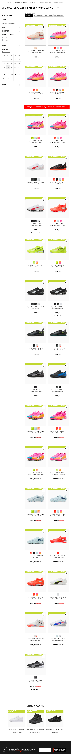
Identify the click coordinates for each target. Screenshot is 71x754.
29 (19, 55)
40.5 (8, 71)
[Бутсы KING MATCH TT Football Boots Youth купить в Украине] (35, 373)
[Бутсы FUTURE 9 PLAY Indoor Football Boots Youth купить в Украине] (35, 76)
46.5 (4, 78)
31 (7, 59)
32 (11, 59)
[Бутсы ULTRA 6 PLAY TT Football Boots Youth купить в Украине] (35, 124)
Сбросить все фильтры (8, 23)
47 (7, 78)
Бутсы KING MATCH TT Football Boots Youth (35, 390)
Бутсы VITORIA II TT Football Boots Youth (35, 182)
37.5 (8, 67)
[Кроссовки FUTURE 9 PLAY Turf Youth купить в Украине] (58, 76)
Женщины (17, 2)
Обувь (24, 2)
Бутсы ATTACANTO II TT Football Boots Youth (58, 390)
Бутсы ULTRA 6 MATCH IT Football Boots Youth (58, 265)
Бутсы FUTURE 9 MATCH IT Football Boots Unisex (58, 556)
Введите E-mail (43, 750)
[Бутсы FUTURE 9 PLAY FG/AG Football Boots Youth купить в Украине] (58, 34)
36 (19, 63)
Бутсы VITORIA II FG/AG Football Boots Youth (35, 224)
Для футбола (33, 2)
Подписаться (59, 750)
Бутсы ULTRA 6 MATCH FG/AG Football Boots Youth (35, 473)
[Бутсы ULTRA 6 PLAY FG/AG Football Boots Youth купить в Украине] (35, 415)
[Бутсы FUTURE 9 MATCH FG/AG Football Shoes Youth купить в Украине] (58, 124)
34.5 (8, 63)
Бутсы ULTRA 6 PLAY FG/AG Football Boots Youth (35, 431)
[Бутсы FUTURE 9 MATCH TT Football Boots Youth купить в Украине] (35, 34)
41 (11, 71)
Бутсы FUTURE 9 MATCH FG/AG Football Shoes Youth (58, 141)
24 (4, 55)
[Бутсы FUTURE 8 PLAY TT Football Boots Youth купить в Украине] (35, 332)
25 (7, 55)
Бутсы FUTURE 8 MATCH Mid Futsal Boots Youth (35, 639)
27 (11, 55)
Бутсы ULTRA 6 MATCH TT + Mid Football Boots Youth (36, 265)
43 (4, 74)
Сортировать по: (30, 13)
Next (67, 717)
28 (15, 55)
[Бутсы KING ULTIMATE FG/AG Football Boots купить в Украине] (35, 664)
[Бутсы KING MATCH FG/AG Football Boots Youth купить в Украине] (58, 622)
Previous (3, 717)
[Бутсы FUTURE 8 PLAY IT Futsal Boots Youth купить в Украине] (58, 332)
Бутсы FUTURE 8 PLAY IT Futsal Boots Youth (58, 348)
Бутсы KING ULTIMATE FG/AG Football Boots (35, 680)
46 (19, 74)
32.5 (15, 59)
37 (4, 67)
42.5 (19, 71)
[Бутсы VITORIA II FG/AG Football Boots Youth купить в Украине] (35, 207)
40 (4, 71)
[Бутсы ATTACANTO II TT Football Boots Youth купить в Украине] (58, 373)
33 (19, 59)
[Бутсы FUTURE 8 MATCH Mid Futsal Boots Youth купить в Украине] (35, 622)
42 (15, 71)
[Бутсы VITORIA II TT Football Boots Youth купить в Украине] (35, 166)
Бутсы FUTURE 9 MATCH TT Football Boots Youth (36, 51)
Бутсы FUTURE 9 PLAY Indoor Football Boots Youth (35, 93)
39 (19, 67)
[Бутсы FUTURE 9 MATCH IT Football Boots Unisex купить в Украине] (58, 539)
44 (7, 74)
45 (15, 74)
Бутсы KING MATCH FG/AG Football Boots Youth (58, 639)
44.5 (12, 74)
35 (11, 63)
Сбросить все (6, 51)
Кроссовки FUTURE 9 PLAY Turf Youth (58, 93)
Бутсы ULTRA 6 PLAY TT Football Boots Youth (36, 141)
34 (4, 63)
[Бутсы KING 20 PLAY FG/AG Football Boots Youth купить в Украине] (58, 581)
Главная (9, 2)
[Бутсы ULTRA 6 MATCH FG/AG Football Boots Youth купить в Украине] (35, 456)
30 (4, 59)
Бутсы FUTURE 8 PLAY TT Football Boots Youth (35, 348)
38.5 (15, 67)
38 (11, 67)
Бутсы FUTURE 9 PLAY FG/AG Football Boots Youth (58, 51)
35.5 (15, 63)
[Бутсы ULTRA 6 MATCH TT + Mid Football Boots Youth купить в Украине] (35, 249)
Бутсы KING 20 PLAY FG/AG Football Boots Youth (58, 597)
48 (11, 78)
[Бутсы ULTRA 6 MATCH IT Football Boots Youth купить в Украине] (58, 249)
